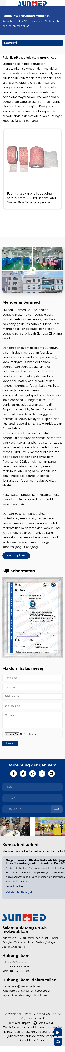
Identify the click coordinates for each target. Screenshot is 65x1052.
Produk (18, 21)
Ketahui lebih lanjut (19, 892)
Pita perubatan (34, 21)
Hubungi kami (16, 555)
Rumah (7, 21)
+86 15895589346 (40, 990)
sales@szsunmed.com (26, 986)
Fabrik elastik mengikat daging (29, 193)
